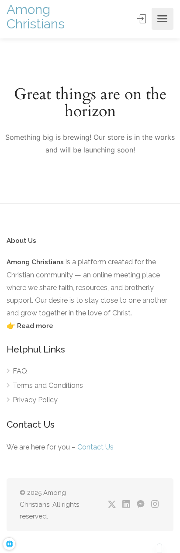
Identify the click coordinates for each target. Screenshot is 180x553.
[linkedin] (126, 504)
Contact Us (95, 447)
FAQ (20, 371)
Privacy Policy (35, 400)
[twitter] (111, 504)
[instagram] (154, 504)
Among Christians (36, 16)
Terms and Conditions (48, 385)
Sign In (142, 19)
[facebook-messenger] (140, 504)
